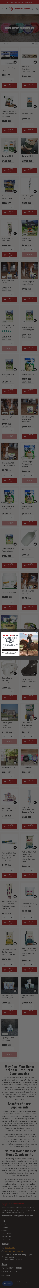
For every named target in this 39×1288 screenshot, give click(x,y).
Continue (10, 650)
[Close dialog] (37, 632)
